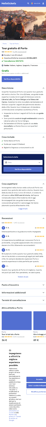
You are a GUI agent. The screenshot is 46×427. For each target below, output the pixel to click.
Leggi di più (23, 209)
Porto (5, 43)
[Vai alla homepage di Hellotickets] (9, 3)
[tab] (23, 88)
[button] (23, 88)
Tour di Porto (14, 43)
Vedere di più (23, 277)
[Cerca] (28, 3)
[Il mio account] (43, 3)
